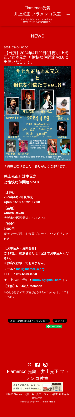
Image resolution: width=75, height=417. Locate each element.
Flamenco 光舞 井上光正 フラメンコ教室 (38, 375)
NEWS (37, 35)
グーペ (36, 401)
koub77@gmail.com (46, 280)
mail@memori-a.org (30, 269)
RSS (52, 401)
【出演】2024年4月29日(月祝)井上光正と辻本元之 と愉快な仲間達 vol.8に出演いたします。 (36, 57)
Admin (45, 401)
